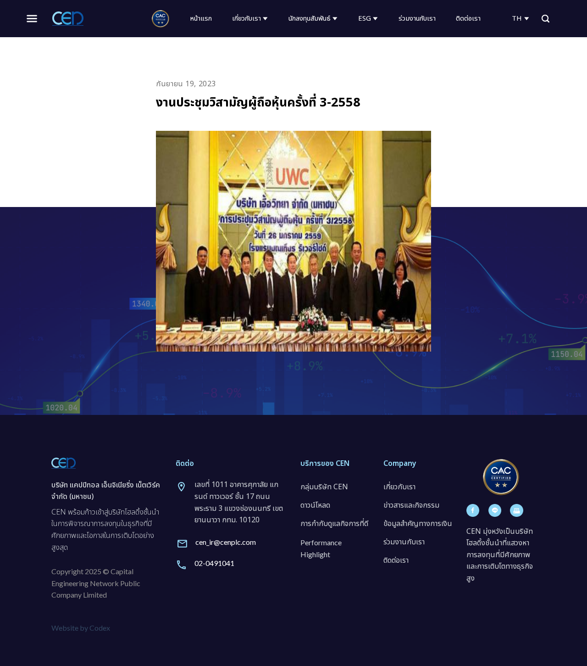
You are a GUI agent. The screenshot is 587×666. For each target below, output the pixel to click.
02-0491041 (214, 563)
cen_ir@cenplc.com (225, 541)
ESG (364, 18)
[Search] (545, 19)
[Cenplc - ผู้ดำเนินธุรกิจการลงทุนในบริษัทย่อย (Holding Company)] (67, 18)
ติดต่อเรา (468, 18)
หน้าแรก (201, 18)
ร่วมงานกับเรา (417, 18)
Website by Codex (80, 627)
